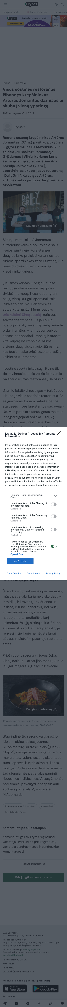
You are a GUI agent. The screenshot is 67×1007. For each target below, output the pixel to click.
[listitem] (33, 496)
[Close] (60, 434)
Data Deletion (14, 573)
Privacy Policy (53, 573)
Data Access (33, 573)
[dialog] (33, 503)
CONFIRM (20, 561)
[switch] (54, 504)
